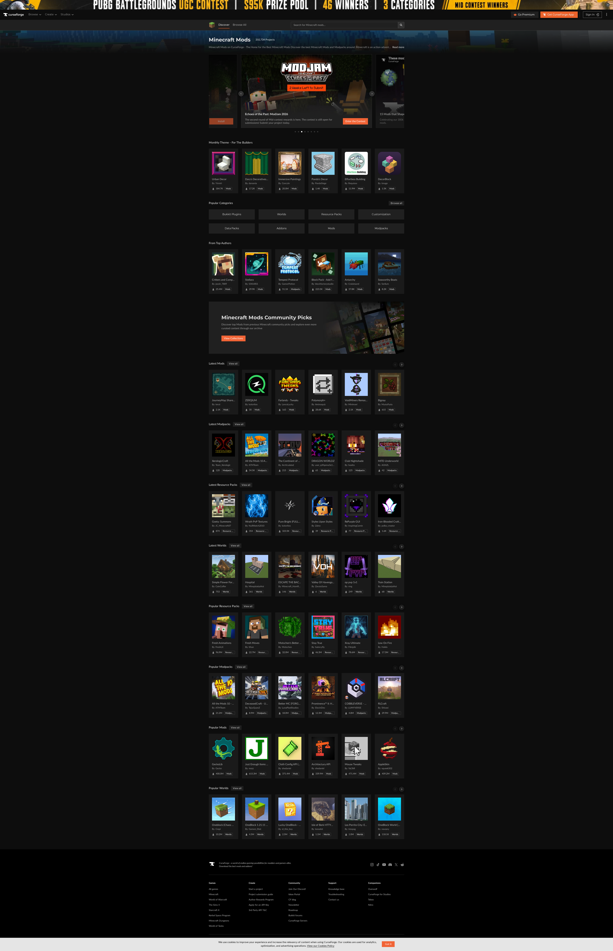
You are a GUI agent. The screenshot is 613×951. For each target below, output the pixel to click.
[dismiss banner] (608, 5)
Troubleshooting (336, 894)
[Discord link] (390, 865)
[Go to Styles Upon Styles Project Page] (323, 513)
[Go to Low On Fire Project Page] (389, 634)
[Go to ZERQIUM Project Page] (256, 392)
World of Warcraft (218, 900)
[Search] (401, 25)
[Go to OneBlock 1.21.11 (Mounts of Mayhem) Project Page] (256, 816)
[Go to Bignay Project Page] (389, 392)
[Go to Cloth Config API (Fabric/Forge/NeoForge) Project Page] (290, 756)
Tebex (371, 900)
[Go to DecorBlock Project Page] (389, 171)
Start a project (256, 889)
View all (233, 363)
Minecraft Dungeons (219, 921)
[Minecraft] (212, 25)
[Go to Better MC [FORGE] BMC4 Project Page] (290, 695)
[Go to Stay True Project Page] (323, 634)
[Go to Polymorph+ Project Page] (323, 392)
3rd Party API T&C (258, 910)
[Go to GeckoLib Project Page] (223, 756)
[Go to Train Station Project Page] (389, 574)
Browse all (396, 203)
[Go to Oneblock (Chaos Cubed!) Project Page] (223, 816)
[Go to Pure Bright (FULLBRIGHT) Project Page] (290, 513)
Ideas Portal (294, 894)
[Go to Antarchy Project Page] (356, 271)
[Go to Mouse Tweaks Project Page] (356, 756)
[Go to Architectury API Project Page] (323, 756)
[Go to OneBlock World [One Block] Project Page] (389, 816)
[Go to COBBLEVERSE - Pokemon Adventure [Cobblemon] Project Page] (356, 695)
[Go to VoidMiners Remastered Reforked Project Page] (356, 392)
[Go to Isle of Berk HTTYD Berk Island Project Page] (323, 816)
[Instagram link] (372, 865)
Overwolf (372, 889)
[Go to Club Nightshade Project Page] (356, 452)
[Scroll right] (401, 364)
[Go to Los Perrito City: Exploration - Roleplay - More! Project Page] (356, 816)
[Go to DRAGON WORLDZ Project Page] (323, 452)
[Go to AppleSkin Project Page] (389, 756)
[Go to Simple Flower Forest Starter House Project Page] (223, 574)
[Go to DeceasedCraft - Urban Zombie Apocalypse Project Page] (256, 695)
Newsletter (293, 905)
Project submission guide (261, 894)
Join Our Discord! (297, 889)
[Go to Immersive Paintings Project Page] (290, 171)
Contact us (333, 900)
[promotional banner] (306, 5)
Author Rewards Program (261, 900)
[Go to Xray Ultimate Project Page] (356, 634)
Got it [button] (388, 944)
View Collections (233, 338)
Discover (224, 24)
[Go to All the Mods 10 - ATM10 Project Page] (223, 695)
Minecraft (213, 894)
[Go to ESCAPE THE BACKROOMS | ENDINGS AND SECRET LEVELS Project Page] (290, 574)
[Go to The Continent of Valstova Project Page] (290, 452)
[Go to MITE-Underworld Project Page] (389, 452)
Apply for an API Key (259, 905)
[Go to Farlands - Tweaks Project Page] (290, 392)
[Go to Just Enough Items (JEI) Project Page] (256, 756)
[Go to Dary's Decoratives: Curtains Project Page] (256, 171)
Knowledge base (336, 889)
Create (49, 14)
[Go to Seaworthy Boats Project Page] (389, 271)
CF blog (292, 900)
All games (213, 889)
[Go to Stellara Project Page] (256, 271)
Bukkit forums (295, 915)
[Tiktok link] (378, 865)
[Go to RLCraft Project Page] (389, 695)
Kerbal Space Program (219, 915)
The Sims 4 (214, 905)
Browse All (239, 24)
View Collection (347, 121)
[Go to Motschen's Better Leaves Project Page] (290, 634)
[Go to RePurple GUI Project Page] (356, 513)
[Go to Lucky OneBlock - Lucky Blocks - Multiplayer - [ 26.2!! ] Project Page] (290, 816)
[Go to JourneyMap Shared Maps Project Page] (223, 392)
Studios (65, 14)
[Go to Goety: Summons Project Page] (223, 513)
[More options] (606, 14)
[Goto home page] (14, 14)
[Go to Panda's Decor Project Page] (323, 171)
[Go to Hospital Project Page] (256, 574)
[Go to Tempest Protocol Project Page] (290, 271)
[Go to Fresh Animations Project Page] (223, 634)
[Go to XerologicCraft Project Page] (223, 452)
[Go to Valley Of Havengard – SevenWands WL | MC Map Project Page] (323, 574)
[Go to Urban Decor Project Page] (223, 171)
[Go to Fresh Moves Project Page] (256, 634)
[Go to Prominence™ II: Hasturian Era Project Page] (323, 695)
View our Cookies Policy (320, 946)
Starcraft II (214, 910)
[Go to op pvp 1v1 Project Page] (356, 574)
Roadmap (293, 910)
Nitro (370, 905)
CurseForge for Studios (379, 894)
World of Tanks (216, 926)
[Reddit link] (402, 865)
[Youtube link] (384, 865)
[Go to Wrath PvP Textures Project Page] (256, 513)
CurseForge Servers (297, 921)
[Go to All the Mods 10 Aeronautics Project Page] (256, 452)
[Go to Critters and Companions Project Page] (223, 271)
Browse (33, 14)
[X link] (396, 865)
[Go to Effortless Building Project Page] (356, 171)
